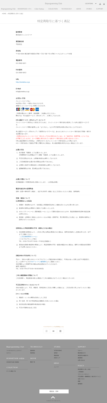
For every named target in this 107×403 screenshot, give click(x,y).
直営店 (55, 353)
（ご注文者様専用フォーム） (28, 236)
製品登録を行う (82, 353)
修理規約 (80, 383)
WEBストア (57, 358)
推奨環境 (80, 358)
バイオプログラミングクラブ (13, 350)
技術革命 (32, 350)
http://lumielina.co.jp (23, 82)
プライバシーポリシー (83, 374)
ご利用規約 (81, 371)
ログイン (100, 5)
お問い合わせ (81, 360)
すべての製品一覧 (11, 371)
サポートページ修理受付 (39, 261)
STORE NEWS (58, 350)
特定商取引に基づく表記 (84, 369)
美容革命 (32, 353)
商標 (79, 381)
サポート (80, 350)
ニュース (56, 367)
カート (104, 5)
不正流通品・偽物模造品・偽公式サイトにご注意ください (89, 377)
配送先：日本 (54, 391)
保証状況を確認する (83, 355)
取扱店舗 (56, 355)
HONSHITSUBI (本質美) (12, 362)
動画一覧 (32, 362)
